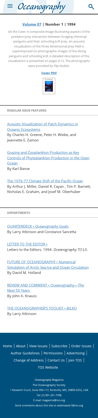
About (20, 346)
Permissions (53, 353)
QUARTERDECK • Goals (38, 226)
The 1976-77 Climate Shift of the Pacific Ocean (45, 180)
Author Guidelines (25, 353)
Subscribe (59, 346)
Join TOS (75, 360)
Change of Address (29, 360)
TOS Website (48, 367)
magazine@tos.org (53, 400)
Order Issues (81, 346)
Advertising (76, 353)
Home (7, 346)
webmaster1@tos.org (70, 405)
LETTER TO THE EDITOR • (27, 244)
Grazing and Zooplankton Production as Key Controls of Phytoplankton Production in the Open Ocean (48, 157)
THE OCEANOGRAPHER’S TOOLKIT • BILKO (42, 308)
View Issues (38, 346)
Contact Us (56, 360)
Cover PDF (49, 73)
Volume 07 (31, 24)
